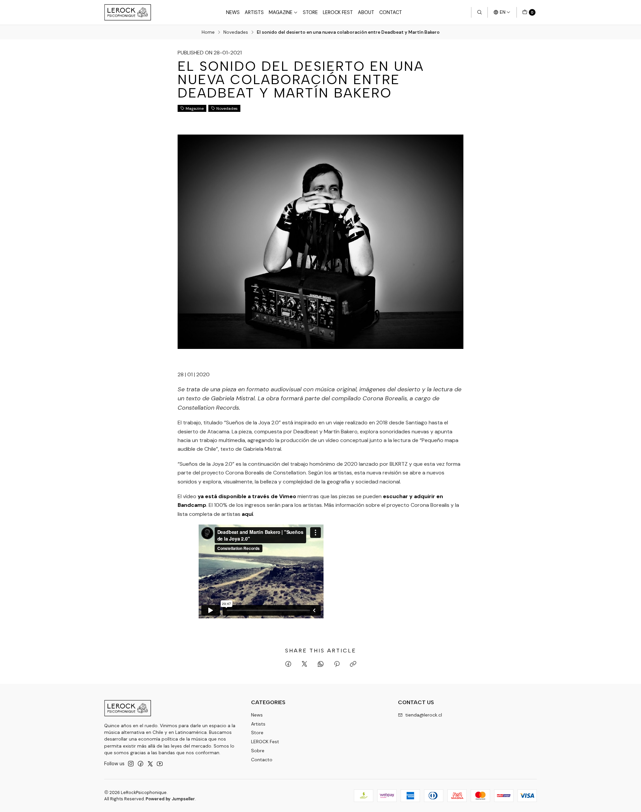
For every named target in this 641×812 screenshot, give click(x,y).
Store (310, 12)
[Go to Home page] (127, 12)
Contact (390, 12)
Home (208, 32)
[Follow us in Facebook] (140, 763)
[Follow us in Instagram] (131, 763)
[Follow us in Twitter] (150, 763)
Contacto (261, 760)
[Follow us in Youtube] (160, 763)
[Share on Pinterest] (337, 664)
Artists (254, 12)
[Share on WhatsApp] (320, 664)
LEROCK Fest (338, 12)
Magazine (280, 12)
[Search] (479, 12)
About (366, 12)
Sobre (257, 751)
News (233, 12)
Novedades (235, 32)
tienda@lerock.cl (423, 715)
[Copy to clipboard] (353, 664)
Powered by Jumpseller (170, 799)
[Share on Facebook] (288, 664)
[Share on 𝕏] (304, 664)
